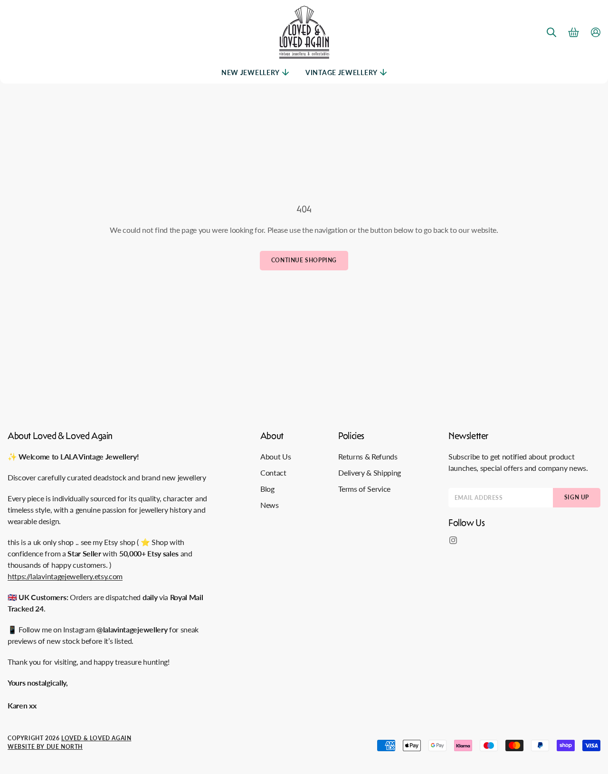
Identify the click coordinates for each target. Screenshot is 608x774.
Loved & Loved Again (96, 738)
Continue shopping (304, 260)
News (269, 504)
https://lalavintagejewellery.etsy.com (65, 576)
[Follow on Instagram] (453, 540)
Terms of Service (364, 488)
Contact (273, 472)
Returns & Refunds (368, 456)
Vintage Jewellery (341, 72)
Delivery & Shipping (369, 472)
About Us (275, 456)
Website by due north (45, 746)
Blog (267, 488)
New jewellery (250, 72)
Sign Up (576, 497)
